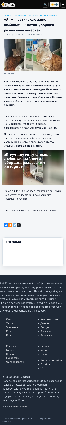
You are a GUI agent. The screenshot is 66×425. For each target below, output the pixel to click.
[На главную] (7, 4)
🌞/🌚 (54, 4)
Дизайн (44, 323)
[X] (19, 225)
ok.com (44, 350)
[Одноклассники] (10, 225)
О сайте (45, 364)
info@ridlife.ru (19, 406)
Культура (45, 331)
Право (10, 354)
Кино (9, 319)
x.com (43, 354)
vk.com (44, 346)
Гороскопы (12, 357)
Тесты (10, 323)
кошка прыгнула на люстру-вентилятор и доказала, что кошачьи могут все (32, 194)
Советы (11, 331)
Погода (44, 327)
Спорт (10, 335)
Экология (46, 335)
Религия (11, 346)
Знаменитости (49, 319)
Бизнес (10, 350)
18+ (42, 368)
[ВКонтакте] (6, 225)
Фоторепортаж (15, 361)
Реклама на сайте (51, 360)
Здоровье (12, 327)
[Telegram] (14, 225)
